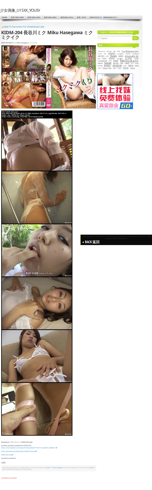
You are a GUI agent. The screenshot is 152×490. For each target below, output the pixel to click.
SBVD (130, 65)
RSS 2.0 (92, 467)
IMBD (120, 56)
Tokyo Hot (107, 68)
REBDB (117, 66)
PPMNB (100, 66)
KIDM (3, 462)
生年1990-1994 (33, 17)
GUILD (128, 54)
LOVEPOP (102, 61)
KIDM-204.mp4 (6, 455)
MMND (100, 63)
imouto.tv (95, 17)
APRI (118, 51)
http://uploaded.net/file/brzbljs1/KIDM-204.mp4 (18, 451)
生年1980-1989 (17, 17)
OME (127, 63)
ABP (114, 51)
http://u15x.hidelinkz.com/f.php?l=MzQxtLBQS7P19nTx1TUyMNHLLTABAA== (28, 448)
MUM (115, 63)
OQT (132, 63)
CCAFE (100, 54)
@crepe (109, 51)
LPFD (110, 61)
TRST (114, 68)
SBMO (125, 66)
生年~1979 (81, 17)
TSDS (125, 68)
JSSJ (99, 59)
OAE (121, 63)
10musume (101, 51)
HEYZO (101, 56)
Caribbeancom (130, 51)
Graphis (120, 54)
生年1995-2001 (50, 17)
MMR (107, 63)
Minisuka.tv (129, 61)
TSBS (119, 68)
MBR (115, 61)
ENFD (111, 54)
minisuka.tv (109, 17)
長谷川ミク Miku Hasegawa (54, 467)
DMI (105, 54)
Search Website (135, 38)
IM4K (113, 56)
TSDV (132, 68)
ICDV (107, 56)
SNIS (137, 66)
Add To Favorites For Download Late (24, 26)
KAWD (104, 59)
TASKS (99, 68)
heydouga (135, 54)
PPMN (137, 63)
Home (4, 17)
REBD (107, 66)
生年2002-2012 (66, 17)
